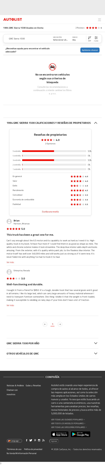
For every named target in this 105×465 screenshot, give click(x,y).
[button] (89, 38)
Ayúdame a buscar (90, 50)
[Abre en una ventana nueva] (59, 434)
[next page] (60, 324)
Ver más (10, 262)
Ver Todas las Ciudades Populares (67, 419)
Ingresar (54, 441)
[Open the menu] (99, 19)
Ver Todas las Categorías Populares (69, 427)
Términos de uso (14, 449)
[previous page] (45, 324)
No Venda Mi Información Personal (21, 453)
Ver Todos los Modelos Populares (68, 423)
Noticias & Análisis (15, 385)
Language (15, 440)
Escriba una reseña (50, 211)
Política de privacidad (33, 449)
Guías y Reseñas (33, 385)
